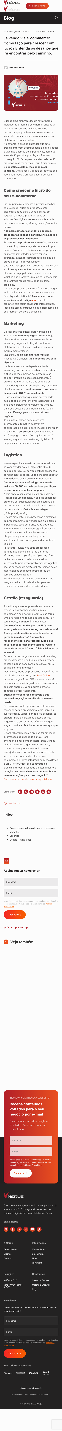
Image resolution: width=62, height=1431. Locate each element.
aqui (33, 300)
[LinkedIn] (31, 791)
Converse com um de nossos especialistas (28, 779)
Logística (14, 835)
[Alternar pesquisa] (55, 18)
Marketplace (22, 31)
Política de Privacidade (32, 1165)
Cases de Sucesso (41, 1280)
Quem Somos (10, 1249)
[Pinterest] (43, 791)
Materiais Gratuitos (41, 1285)
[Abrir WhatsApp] (54, 1423)
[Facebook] (20, 791)
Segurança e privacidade (31, 1388)
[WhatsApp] (37, 791)
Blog (34, 1289)
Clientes (7, 1254)
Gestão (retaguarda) (20, 839)
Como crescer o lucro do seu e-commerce (32, 828)
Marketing (15, 832)
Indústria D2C (10, 1280)
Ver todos (15, 803)
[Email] (48, 791)
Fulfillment (37, 1263)
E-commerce (38, 1254)
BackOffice (43, 675)
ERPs (34, 1258)
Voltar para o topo (18, 927)
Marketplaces (38, 1249)
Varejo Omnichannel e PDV (13, 1286)
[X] (26, 791)
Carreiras (8, 1258)
